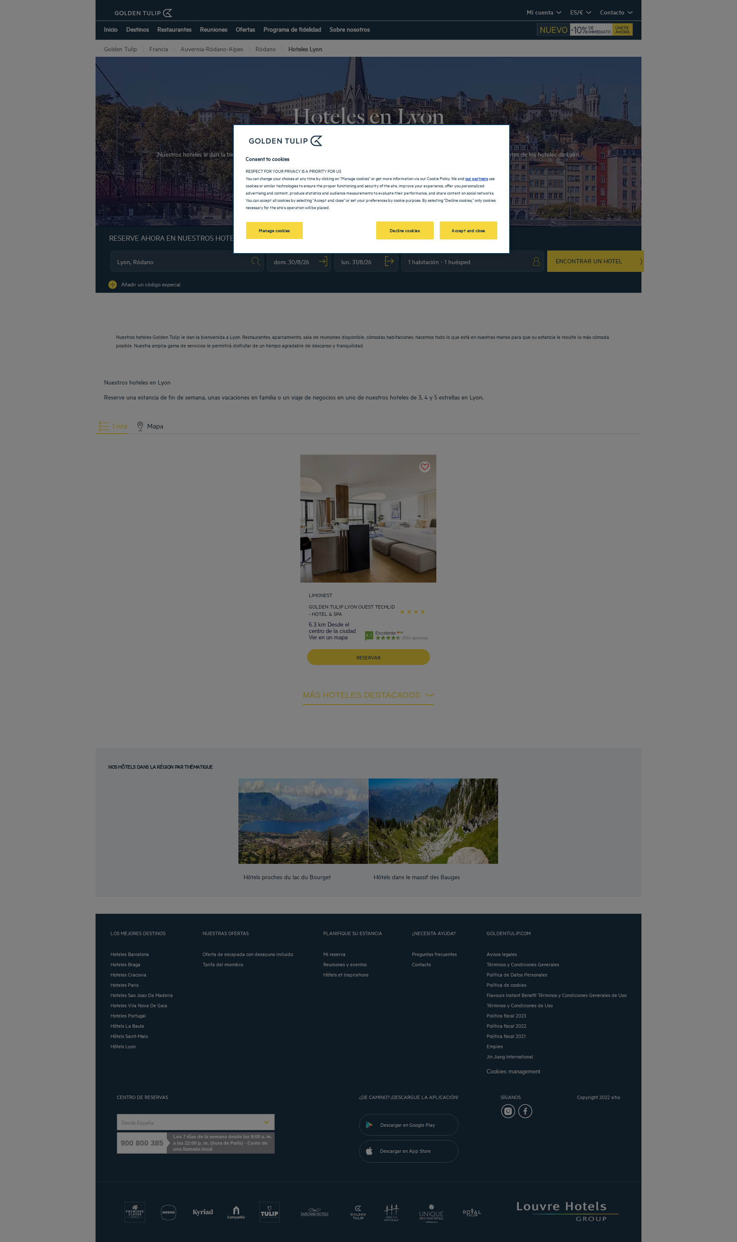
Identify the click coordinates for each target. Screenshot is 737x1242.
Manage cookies (274, 230)
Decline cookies (405, 230)
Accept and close (468, 230)
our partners (476, 178)
